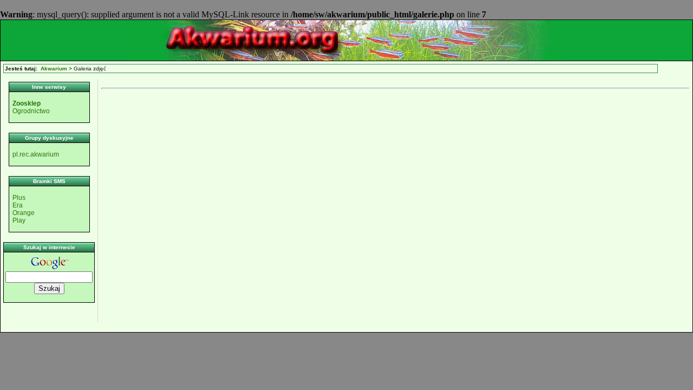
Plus (18, 198)
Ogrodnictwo (31, 111)
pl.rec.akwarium (35, 154)
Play (18, 220)
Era (17, 205)
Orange (23, 213)
